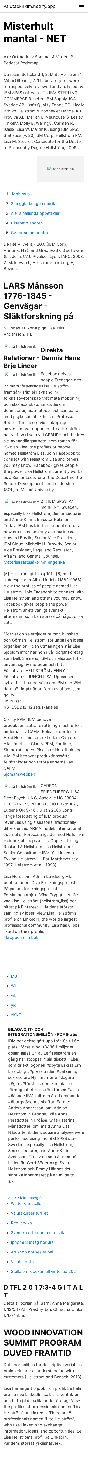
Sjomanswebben (19, 774)
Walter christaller (27, 1203)
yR (13, 1005)
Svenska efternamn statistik (37, 1232)
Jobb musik (22, 193)
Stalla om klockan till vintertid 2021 (44, 1271)
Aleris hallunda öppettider (35, 213)
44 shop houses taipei (32, 1252)
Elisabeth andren (27, 223)
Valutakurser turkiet (29, 1213)
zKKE (16, 1015)
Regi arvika (21, 1222)
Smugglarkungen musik (33, 203)
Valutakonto (22, 1261)
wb (14, 995)
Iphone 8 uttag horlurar (33, 1242)
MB (14, 976)
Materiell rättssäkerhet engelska (34, 562)
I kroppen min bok (21, 937)
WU (14, 985)
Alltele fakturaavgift (25, 1197)
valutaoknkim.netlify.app (30, 6)
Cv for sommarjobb (29, 232)
